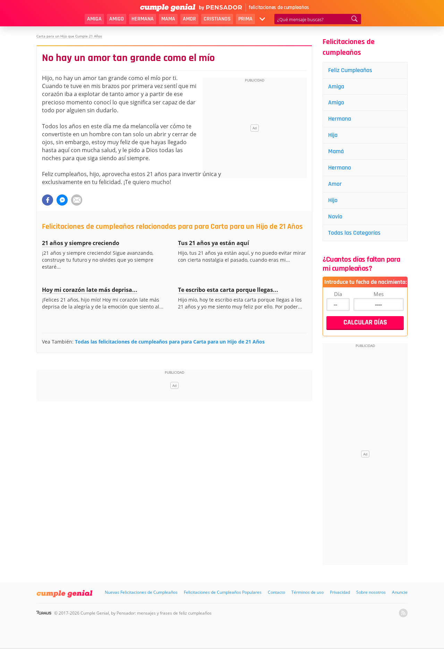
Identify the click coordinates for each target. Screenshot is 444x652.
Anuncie (400, 592)
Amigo (116, 19)
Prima (245, 19)
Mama (168, 19)
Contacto (276, 592)
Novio (335, 216)
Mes (379, 293)
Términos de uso (307, 592)
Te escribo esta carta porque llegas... (228, 290)
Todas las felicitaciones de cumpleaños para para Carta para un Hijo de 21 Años (170, 341)
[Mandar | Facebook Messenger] (62, 200)
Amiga (94, 19)
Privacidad (340, 592)
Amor (189, 19)
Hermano (339, 168)
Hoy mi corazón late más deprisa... (89, 290)
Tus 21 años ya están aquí (213, 243)
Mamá (336, 151)
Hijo (333, 200)
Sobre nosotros (371, 592)
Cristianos (217, 19)
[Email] (76, 200)
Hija (333, 135)
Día (338, 293)
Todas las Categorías (354, 233)
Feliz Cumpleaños (350, 70)
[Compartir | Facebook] (47, 200)
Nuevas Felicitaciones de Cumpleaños (141, 592)
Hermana (142, 19)
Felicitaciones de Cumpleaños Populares (223, 592)
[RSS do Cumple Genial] (403, 613)
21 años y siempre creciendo (80, 243)
